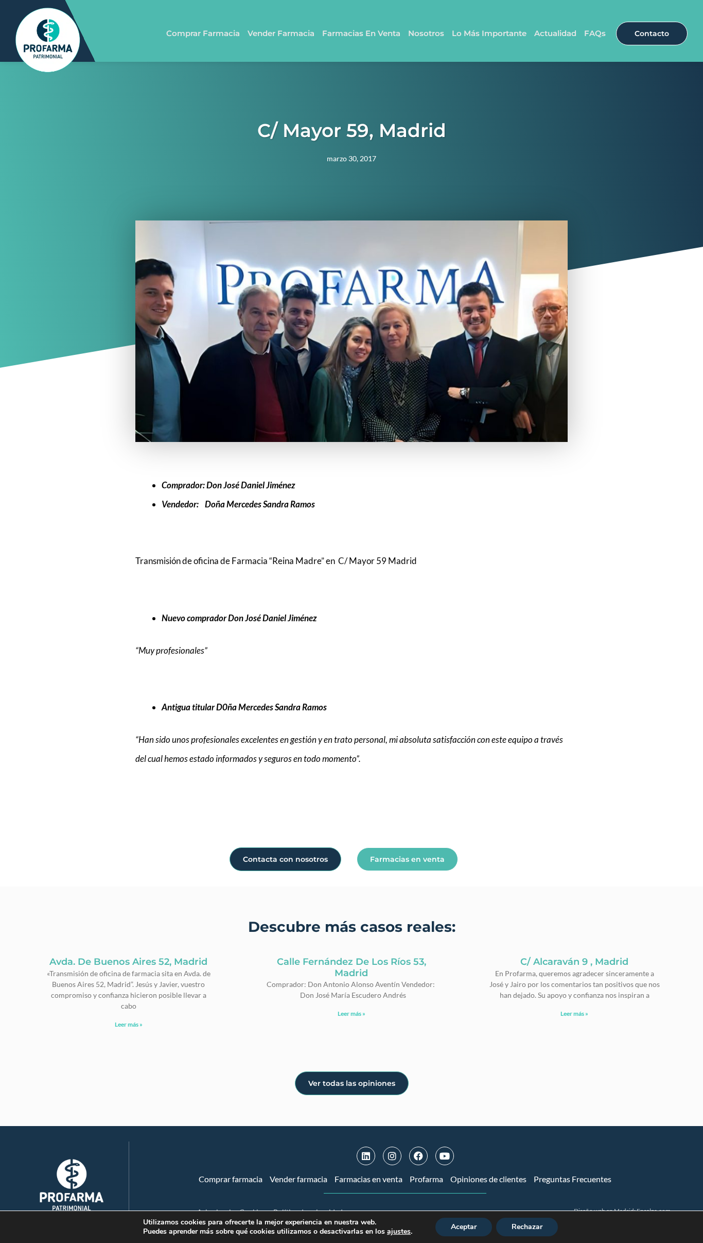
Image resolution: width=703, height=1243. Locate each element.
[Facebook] (418, 1156)
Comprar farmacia (203, 33)
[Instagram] (392, 1156)
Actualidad (555, 33)
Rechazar (527, 1227)
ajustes (399, 1231)
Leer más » (129, 1024)
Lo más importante (489, 33)
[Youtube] (444, 1156)
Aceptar (464, 1227)
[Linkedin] (366, 1156)
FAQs (595, 33)
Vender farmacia (281, 33)
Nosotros (426, 33)
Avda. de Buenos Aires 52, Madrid (128, 961)
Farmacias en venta (361, 33)
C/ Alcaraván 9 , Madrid (574, 961)
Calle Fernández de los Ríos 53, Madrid (351, 967)
